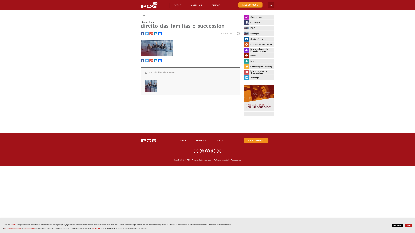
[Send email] (160, 33)
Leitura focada (225, 33)
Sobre (177, 5)
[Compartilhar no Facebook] (142, 33)
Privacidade (96, 228)
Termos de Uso (29, 228)
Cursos (219, 140)
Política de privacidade (221, 160)
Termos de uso (236, 160)
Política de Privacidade (12, 228)
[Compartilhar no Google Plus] (151, 33)
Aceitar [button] (408, 226)
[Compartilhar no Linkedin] (155, 33)
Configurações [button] (397, 226)
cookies (13, 225)
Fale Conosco (250, 5)
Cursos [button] (216, 5)
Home (143, 15)
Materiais (196, 5)
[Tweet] (147, 33)
